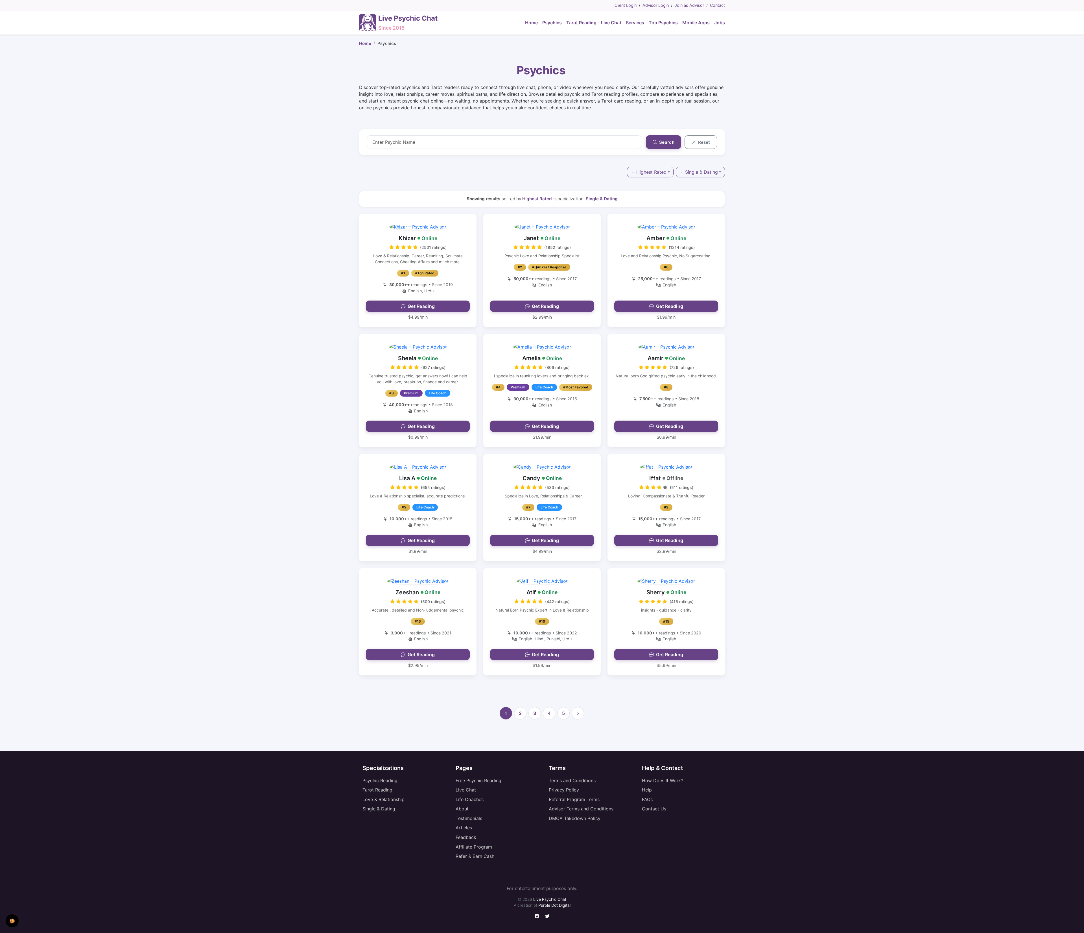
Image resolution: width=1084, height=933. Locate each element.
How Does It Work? (662, 780)
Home (365, 43)
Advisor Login (655, 5)
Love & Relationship (383, 799)
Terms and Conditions (572, 780)
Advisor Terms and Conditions (581, 809)
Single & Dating (701, 172)
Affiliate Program (474, 847)
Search (666, 142)
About (462, 809)
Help (647, 790)
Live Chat (466, 790)
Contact (717, 5)
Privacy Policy (564, 790)
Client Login (626, 5)
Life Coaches (470, 799)
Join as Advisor (689, 5)
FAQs (647, 799)
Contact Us (654, 809)
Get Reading (421, 306)
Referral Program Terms (574, 799)
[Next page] (578, 713)
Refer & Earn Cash (475, 856)
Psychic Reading (379, 780)
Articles (464, 827)
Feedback (466, 837)
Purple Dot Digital (554, 905)
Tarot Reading (377, 790)
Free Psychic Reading (478, 780)
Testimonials (469, 818)
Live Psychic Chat (549, 899)
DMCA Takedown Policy (574, 818)
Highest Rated (651, 172)
